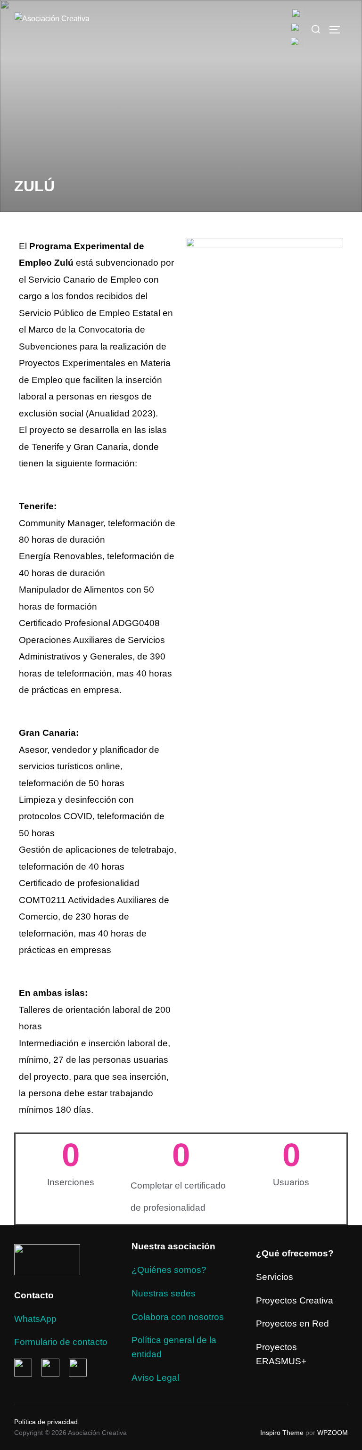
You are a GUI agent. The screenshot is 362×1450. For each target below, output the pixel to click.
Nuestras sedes (164, 1293)
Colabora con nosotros (178, 1317)
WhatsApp (35, 1319)
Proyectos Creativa (294, 1300)
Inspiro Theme (282, 1432)
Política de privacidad (46, 1422)
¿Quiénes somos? (169, 1270)
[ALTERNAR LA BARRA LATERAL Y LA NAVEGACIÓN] (338, 29)
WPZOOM (332, 1432)
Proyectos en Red (292, 1323)
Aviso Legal (155, 1378)
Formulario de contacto (60, 1342)
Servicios (274, 1277)
